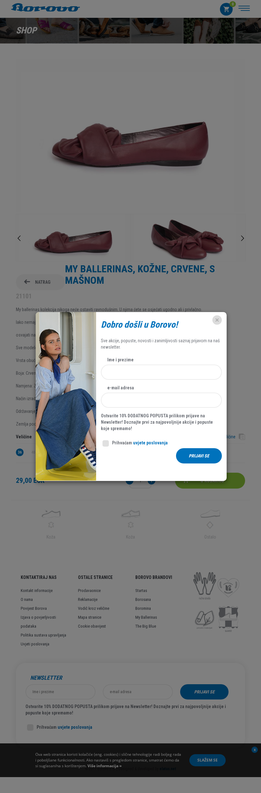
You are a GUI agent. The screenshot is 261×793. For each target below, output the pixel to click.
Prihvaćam (140, 442)
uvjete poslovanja (150, 442)
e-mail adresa (120, 387)
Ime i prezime (120, 359)
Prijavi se (199, 455)
